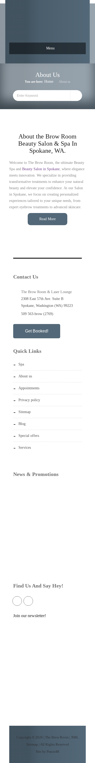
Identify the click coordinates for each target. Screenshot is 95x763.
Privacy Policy (29, 400)
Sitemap (24, 412)
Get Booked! (36, 331)
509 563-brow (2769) (37, 314)
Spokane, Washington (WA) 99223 (47, 306)
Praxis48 (53, 751)
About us (25, 376)
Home (48, 82)
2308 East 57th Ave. (36, 299)
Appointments (28, 388)
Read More (47, 219)
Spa (21, 364)
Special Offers (28, 436)
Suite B (57, 299)
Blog (22, 424)
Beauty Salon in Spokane (41, 169)
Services (24, 448)
